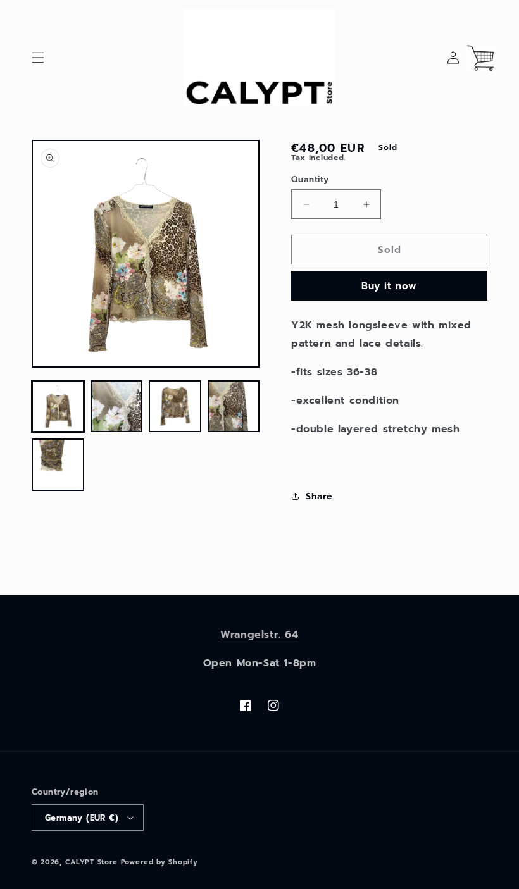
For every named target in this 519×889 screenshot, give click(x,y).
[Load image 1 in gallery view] (58, 406)
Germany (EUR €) (81, 818)
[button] (38, 57)
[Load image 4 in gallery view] (234, 406)
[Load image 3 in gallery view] (175, 406)
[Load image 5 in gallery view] (58, 464)
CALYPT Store (91, 862)
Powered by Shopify (159, 862)
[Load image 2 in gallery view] (117, 406)
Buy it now (389, 286)
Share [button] (319, 496)
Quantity (309, 179)
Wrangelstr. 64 (259, 634)
